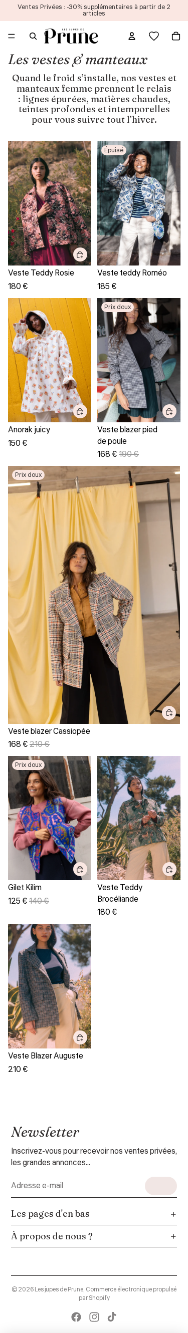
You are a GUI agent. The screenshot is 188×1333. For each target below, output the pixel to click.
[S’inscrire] (161, 1186)
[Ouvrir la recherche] (33, 36)
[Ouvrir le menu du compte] (132, 36)
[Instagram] (94, 1317)
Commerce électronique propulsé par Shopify (128, 1293)
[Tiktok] (112, 1317)
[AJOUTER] (80, 254)
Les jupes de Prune (59, 1289)
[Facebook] (76, 1317)
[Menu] (11, 36)
